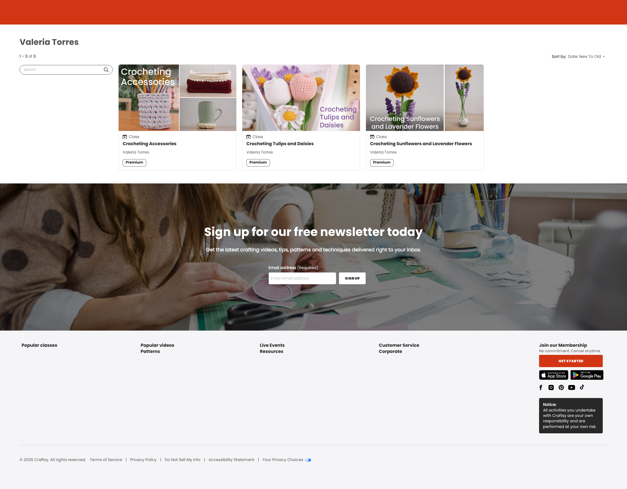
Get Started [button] (570, 361)
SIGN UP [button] (352, 278)
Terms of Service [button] (106, 460)
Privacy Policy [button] (143, 460)
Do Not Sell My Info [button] (183, 460)
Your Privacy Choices (282, 460)
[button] (106, 69)
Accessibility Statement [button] (231, 460)
